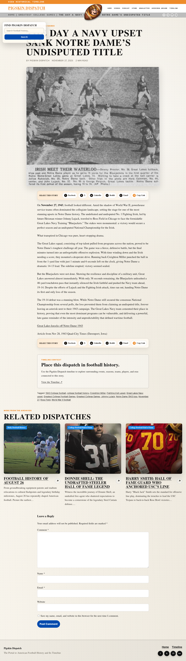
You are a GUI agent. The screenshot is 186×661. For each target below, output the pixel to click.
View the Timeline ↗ (51, 382)
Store (134, 8)
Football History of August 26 (26, 480)
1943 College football (55, 393)
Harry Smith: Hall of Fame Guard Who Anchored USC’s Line (149, 482)
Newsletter (144, 8)
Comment (43, 529)
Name (41, 573)
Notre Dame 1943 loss (126, 396)
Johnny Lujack (108, 396)
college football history (78, 393)
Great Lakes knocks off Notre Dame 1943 (60, 325)
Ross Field (45, 400)
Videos (117, 8)
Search (24, 37)
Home (110, 8)
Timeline (174, 8)
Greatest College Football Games (59, 396)
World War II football (61, 400)
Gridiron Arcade (159, 8)
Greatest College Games (88, 396)
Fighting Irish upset (116, 393)
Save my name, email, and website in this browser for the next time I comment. (80, 615)
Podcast (125, 8)
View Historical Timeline (26, 2)
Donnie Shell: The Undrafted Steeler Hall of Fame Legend (87, 482)
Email (41, 587)
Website (41, 601)
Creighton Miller (98, 393)
